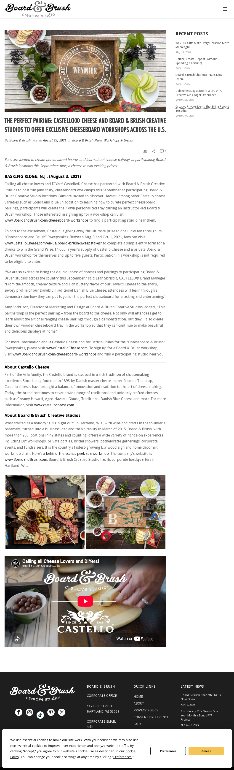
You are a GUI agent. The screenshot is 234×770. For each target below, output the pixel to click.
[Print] (145, 151)
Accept (206, 751)
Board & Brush (19, 140)
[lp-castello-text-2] (45, 512)
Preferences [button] (122, 757)
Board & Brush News (87, 140)
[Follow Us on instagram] (29, 712)
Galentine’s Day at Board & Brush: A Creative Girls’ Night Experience (199, 93)
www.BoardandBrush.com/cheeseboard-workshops (46, 220)
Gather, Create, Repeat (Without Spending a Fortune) (196, 61)
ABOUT (139, 703)
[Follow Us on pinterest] (51, 712)
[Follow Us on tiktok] (40, 715)
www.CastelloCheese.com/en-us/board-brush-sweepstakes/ (53, 243)
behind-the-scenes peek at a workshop (77, 453)
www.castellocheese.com (54, 405)
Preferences (168, 751)
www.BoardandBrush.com (26, 459)
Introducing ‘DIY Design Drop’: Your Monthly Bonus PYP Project (201, 715)
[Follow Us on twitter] (61, 712)
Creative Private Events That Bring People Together (202, 108)
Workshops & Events (118, 140)
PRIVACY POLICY (146, 710)
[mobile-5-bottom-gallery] (125, 512)
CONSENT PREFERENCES (152, 717)
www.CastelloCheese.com (67, 348)
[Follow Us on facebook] (18, 712)
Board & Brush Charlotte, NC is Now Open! (199, 77)
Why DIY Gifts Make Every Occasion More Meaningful (202, 45)
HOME (138, 696)
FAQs (137, 724)
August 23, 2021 (54, 140)
